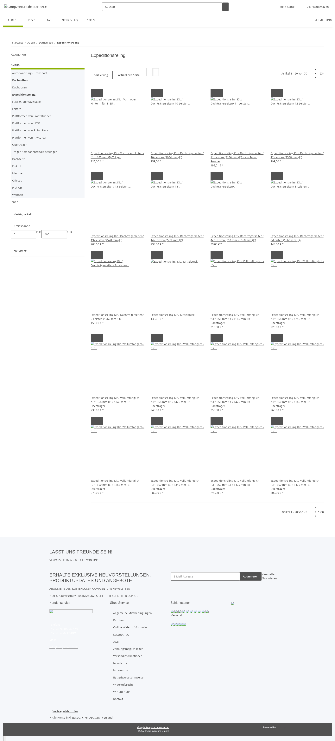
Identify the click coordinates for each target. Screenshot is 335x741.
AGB (116, 641)
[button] (287, 6)
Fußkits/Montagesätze (26, 102)
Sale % (91, 20)
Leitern (16, 109)
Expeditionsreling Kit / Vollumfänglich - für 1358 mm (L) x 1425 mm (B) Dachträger (176, 402)
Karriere (118, 620)
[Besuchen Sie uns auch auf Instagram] (115, 561)
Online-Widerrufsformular (130, 627)
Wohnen (17, 195)
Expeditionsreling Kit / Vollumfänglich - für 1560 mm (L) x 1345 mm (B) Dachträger (176, 485)
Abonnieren (250, 576)
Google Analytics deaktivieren (153, 727)
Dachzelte (18, 159)
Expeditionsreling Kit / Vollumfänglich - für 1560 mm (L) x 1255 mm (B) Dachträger (116, 485)
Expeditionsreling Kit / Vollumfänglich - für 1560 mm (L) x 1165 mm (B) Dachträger (296, 402)
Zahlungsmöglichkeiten (128, 649)
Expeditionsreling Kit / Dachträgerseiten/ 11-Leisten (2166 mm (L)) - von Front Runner (237, 157)
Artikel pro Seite (129, 75)
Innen (14, 202)
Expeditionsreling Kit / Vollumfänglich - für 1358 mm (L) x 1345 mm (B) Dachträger (116, 402)
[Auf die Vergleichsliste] (94, 93)
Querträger (19, 144)
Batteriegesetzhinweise (128, 677)
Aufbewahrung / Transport (29, 73)
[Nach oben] (4, 738)
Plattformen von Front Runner (31, 116)
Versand (107, 717)
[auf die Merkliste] (100, 93)
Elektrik (17, 166)
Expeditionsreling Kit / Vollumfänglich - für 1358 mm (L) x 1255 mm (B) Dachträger (296, 319)
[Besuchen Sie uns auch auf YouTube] (115, 556)
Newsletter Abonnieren (269, 576)
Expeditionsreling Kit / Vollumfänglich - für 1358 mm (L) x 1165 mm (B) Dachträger (236, 319)
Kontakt (118, 699)
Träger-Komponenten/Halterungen (34, 152)
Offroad (17, 180)
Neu (50, 20)
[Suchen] (225, 7)
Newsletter (120, 663)
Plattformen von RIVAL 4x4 (29, 137)
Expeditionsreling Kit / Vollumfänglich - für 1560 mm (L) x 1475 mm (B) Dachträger (296, 485)
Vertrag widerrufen (65, 711)
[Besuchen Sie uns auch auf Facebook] (115, 551)
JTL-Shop (281, 727)
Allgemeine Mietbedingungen (132, 613)
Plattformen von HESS (26, 123)
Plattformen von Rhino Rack (30, 130)
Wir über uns (121, 692)
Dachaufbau (20, 80)
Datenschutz (121, 634)
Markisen (18, 173)
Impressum (120, 670)
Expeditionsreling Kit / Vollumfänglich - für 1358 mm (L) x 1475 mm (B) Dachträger (236, 402)
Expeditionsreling (23, 94)
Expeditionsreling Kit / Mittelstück (172, 315)
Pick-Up (17, 187)
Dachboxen (19, 87)
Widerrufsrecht (123, 684)
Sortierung (101, 75)
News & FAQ (70, 20)
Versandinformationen (127, 656)
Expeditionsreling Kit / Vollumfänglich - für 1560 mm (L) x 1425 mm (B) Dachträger (236, 485)
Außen (15, 65)
